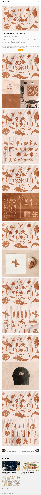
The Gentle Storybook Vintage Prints (9, 487)
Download (20, 50)
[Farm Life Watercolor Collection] (30, 466)
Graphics (15, 36)
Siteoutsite (5, 1)
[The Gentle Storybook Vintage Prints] (11, 481)
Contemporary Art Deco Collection (9, 472)
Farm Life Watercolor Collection (27, 472)
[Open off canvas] (38, 1)
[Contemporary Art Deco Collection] (11, 466)
